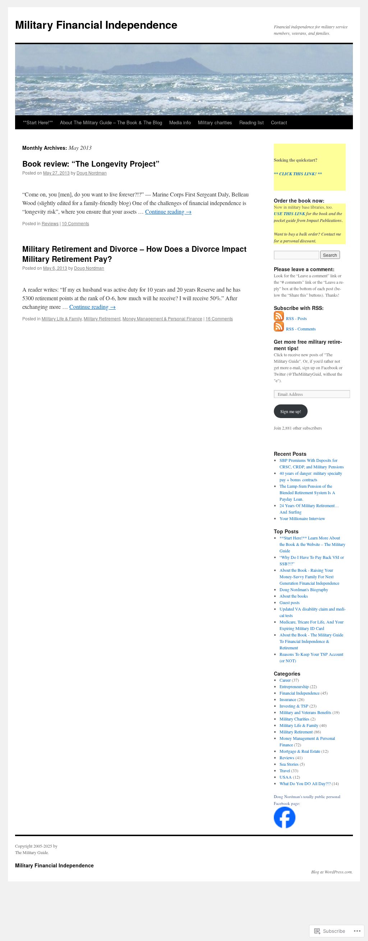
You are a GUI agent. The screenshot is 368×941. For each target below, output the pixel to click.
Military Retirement (102, 318)
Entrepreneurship (294, 686)
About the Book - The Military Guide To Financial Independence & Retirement (311, 641)
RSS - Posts (296, 318)
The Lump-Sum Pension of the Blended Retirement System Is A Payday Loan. (307, 492)
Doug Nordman (92, 173)
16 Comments (219, 318)
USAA (286, 777)
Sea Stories (289, 764)
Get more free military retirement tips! (308, 345)
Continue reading (168, 211)
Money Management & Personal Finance (162, 318)
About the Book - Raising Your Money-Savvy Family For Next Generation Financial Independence (309, 576)
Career (285, 680)
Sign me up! (290, 411)
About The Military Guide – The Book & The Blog (111, 122)
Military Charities (294, 719)
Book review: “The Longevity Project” (91, 163)
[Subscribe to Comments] (279, 329)
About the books (294, 596)
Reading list (251, 122)
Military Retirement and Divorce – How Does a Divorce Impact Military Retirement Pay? (134, 253)
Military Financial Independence (96, 24)
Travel (285, 770)
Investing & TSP (294, 706)
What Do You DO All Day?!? (305, 783)
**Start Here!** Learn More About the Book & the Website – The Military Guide (312, 544)
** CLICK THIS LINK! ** (298, 174)
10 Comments (75, 223)
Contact (279, 122)
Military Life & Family (62, 318)
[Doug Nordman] (284, 826)
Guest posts (290, 602)
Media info (180, 122)
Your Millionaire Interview (302, 518)
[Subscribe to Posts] (279, 318)
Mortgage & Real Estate (300, 751)
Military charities (215, 122)
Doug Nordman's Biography (304, 589)
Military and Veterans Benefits (305, 712)
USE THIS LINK (289, 213)
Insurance (288, 699)
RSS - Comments (301, 329)
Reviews (50, 223)
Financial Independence (299, 693)
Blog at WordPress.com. (332, 872)
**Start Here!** (38, 122)
